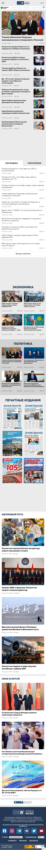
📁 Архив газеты (12, 427)
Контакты (33, 841)
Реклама (23, 841)
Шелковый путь (12, 514)
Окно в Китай (11, 678)
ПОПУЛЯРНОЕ (34, 163)
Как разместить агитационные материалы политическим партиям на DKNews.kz (23, 825)
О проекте (12, 841)
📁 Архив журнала (12, 481)
